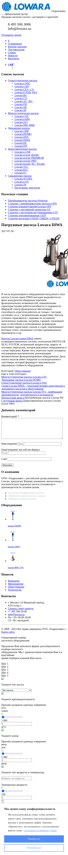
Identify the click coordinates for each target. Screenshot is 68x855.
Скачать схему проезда (21, 608)
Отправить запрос (11, 35)
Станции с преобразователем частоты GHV (32, 203)
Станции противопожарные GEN (27, 215)
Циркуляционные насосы (22, 149)
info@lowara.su (16, 614)
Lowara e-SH (22, 86)
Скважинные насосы (20, 175)
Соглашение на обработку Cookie (40, 830)
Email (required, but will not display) (20, 449)
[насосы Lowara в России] (26, 11)
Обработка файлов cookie (22, 498)
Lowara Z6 (20, 184)
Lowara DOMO (23, 134)
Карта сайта (8, 632)
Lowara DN (21, 146)
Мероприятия (15, 583)
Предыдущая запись (13, 397)
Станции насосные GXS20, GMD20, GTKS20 (33, 218)
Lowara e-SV (22, 116)
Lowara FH (21, 104)
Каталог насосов (17, 46)
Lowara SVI (21, 122)
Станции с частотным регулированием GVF (33, 212)
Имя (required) (9, 443)
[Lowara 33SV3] (13, 540)
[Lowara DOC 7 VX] (13, 560)
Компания (13, 580)
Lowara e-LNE (23, 152)
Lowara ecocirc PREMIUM (29, 157)
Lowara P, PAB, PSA (26, 92)
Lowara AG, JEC (24, 101)
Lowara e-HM (22, 119)
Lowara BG (21, 95)
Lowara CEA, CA (24, 89)
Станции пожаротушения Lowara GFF (29, 206)
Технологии (14, 589)
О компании (15, 43)
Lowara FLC (21, 169)
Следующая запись (12, 400)
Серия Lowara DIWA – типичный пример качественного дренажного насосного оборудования (33, 387)
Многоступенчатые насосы (23, 113)
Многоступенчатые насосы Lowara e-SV (24, 376)
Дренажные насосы (19, 128)
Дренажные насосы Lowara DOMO (21, 379)
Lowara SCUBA (23, 178)
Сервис (12, 52)
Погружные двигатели (27, 187)
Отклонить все (34, 848)
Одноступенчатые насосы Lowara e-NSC (24, 382)
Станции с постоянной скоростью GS (29, 209)
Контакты (13, 58)
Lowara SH (21, 107)
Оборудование (22, 371)
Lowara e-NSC (23, 83)
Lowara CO (21, 98)
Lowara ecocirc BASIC (27, 154)
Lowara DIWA (22, 140)
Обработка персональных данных (27, 495)
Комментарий (10, 416)
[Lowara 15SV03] (13, 519)
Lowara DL (21, 143)
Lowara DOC (22, 137)
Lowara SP (20, 110)
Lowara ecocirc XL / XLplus (30, 163)
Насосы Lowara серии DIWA (17, 338)
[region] (34, 829)
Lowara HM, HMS (25, 125)
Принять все (34, 839)
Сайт (4, 459)
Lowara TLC (21, 166)
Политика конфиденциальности (26, 492)
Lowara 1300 (22, 131)
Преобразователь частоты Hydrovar (28, 200)
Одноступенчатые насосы (22, 80)
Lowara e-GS (22, 181)
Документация (16, 49)
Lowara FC (21, 172)
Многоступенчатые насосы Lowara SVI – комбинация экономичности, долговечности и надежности (31, 393)
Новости (13, 55)
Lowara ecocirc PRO (26, 160)
